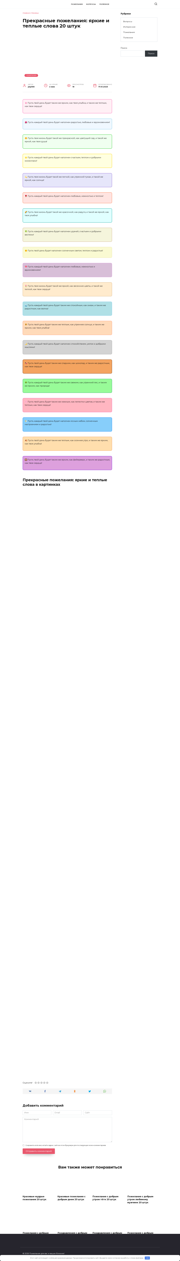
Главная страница (31, 13)
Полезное (104, 4)
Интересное (129, 27)
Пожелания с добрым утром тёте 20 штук (105, 1198)
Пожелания (77, 4)
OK (147, 1258)
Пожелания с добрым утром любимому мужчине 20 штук (140, 1199)
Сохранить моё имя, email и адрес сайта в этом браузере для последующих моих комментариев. (65, 1145)
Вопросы (91, 4)
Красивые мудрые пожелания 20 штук (34, 1198)
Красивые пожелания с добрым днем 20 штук (71, 1198)
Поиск (124, 48)
